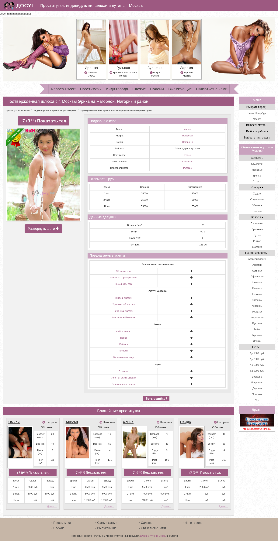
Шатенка (257, 246)
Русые (187, 155)
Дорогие (257, 388)
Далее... (52, 506)
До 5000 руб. (257, 365)
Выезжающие (180, 89)
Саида (185, 422)
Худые (257, 193)
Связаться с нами (211, 89)
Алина (128, 422)
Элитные (257, 394)
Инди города (117, 89)
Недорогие (257, 382)
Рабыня (123, 344)
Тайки (257, 329)
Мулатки (257, 311)
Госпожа (123, 350)
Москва (187, 129)
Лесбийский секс (123, 284)
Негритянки (257, 317)
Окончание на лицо (123, 357)
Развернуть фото (42, 229)
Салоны (157, 89)
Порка (123, 338)
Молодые (257, 169)
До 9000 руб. (257, 370)
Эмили (14, 422)
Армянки (257, 270)
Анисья (72, 422)
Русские (187, 168)
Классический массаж (123, 317)
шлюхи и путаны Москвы (153, 536)
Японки (257, 341)
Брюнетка (257, 229)
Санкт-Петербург (257, 113)
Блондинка (257, 223)
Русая (257, 235)
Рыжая (257, 241)
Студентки (257, 164)
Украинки (257, 335)
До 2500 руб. (257, 359)
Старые (257, 181)
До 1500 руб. (257, 353)
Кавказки (257, 282)
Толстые (257, 211)
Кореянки (257, 305)
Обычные (187, 161)
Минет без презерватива (123, 277)
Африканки (257, 276)
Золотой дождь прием (123, 384)
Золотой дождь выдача (123, 377)
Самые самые (107, 522)
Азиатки (257, 264)
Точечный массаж (123, 311)
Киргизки (257, 294)
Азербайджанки (257, 259)
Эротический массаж (123, 304)
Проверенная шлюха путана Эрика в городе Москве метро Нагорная (116, 110)
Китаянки (257, 300)
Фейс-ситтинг (123, 331)
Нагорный (187, 142)
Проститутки (91, 89)
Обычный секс (123, 271)
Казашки (257, 288)
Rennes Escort (63, 89)
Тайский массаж (123, 298)
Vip (257, 400)
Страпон (123, 371)
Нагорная (187, 135)
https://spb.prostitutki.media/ (257, 429)
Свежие (139, 89)
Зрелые (257, 175)
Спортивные (257, 199)
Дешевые (257, 376)
